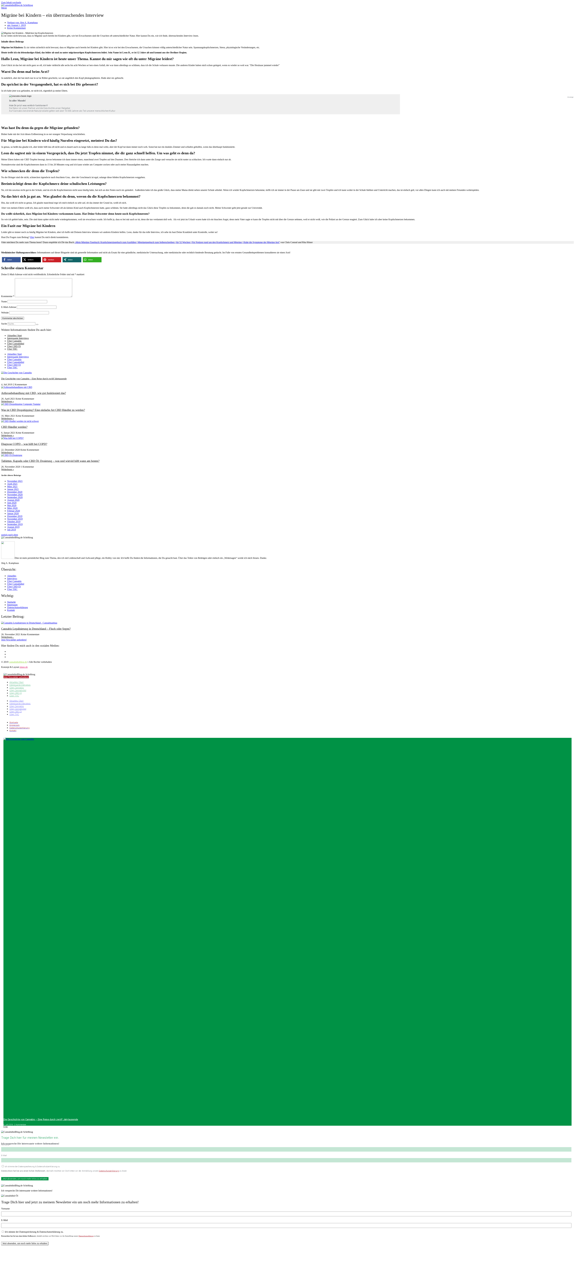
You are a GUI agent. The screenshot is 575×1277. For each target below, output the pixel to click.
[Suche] (37, 324)
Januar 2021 (13, 489)
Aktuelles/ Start (14, 335)
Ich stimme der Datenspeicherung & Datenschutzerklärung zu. (32, 1166)
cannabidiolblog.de (18, 662)
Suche (4, 323)
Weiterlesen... (7, 637)
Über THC (12, 349)
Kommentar (7, 296)
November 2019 (15, 519)
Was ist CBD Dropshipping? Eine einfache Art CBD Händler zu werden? (43, 410)
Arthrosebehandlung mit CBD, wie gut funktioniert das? (33, 393)
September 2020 (15, 497)
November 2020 (15, 494)
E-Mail (4, 1155)
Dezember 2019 (14, 516)
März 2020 (12, 508)
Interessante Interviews (18, 338)
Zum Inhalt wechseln (11, 2)
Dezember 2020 (14, 492)
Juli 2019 (11, 529)
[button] (11, 259)
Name (4, 301)
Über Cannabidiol (15, 343)
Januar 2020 (13, 513)
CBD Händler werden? (14, 426)
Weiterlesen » (7, 401)
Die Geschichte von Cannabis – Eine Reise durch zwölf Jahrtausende (34, 378)
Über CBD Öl (14, 346)
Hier (32, 237)
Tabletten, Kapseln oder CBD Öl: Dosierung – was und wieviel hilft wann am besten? (50, 460)
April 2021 (12, 484)
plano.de (24, 667)
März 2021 (12, 486)
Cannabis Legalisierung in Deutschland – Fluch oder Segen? (36, 628)
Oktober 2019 (13, 521)
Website (5, 312)
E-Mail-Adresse (8, 307)
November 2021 (15, 481)
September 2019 (15, 524)
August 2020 (13, 500)
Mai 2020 (11, 505)
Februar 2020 (13, 511)
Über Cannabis (14, 341)
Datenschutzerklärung (109, 1171)
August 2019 (13, 527)
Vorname (5, 1145)
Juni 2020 (11, 502)
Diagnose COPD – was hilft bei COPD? (24, 444)
